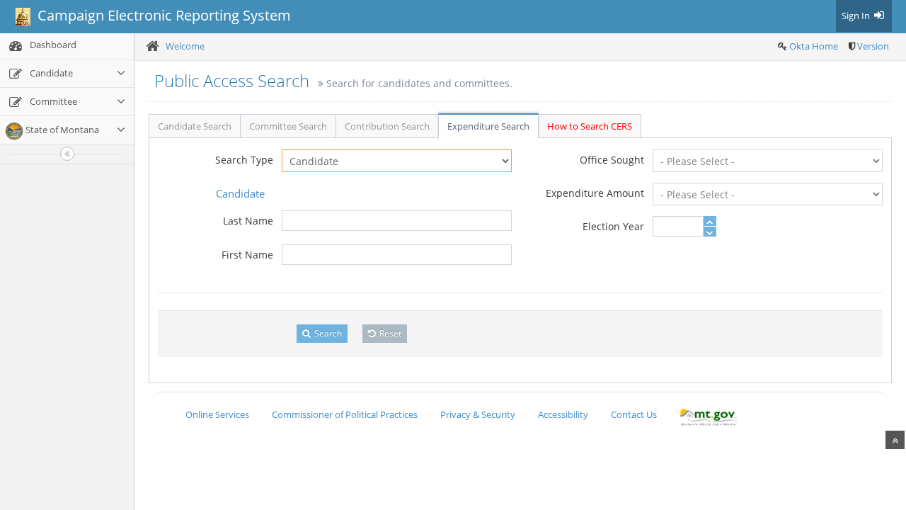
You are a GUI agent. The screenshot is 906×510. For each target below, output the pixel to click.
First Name (247, 254)
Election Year (613, 226)
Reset (389, 333)
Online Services (217, 414)
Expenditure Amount (595, 193)
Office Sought (612, 159)
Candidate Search (194, 126)
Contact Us (634, 414)
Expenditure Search (488, 126)
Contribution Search (387, 126)
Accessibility (563, 414)
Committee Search (288, 126)
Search (327, 333)
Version (873, 46)
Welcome (185, 46)
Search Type (244, 159)
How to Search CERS (589, 126)
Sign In (857, 15)
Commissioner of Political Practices (345, 414)
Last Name (248, 220)
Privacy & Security (477, 414)
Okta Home (813, 46)
